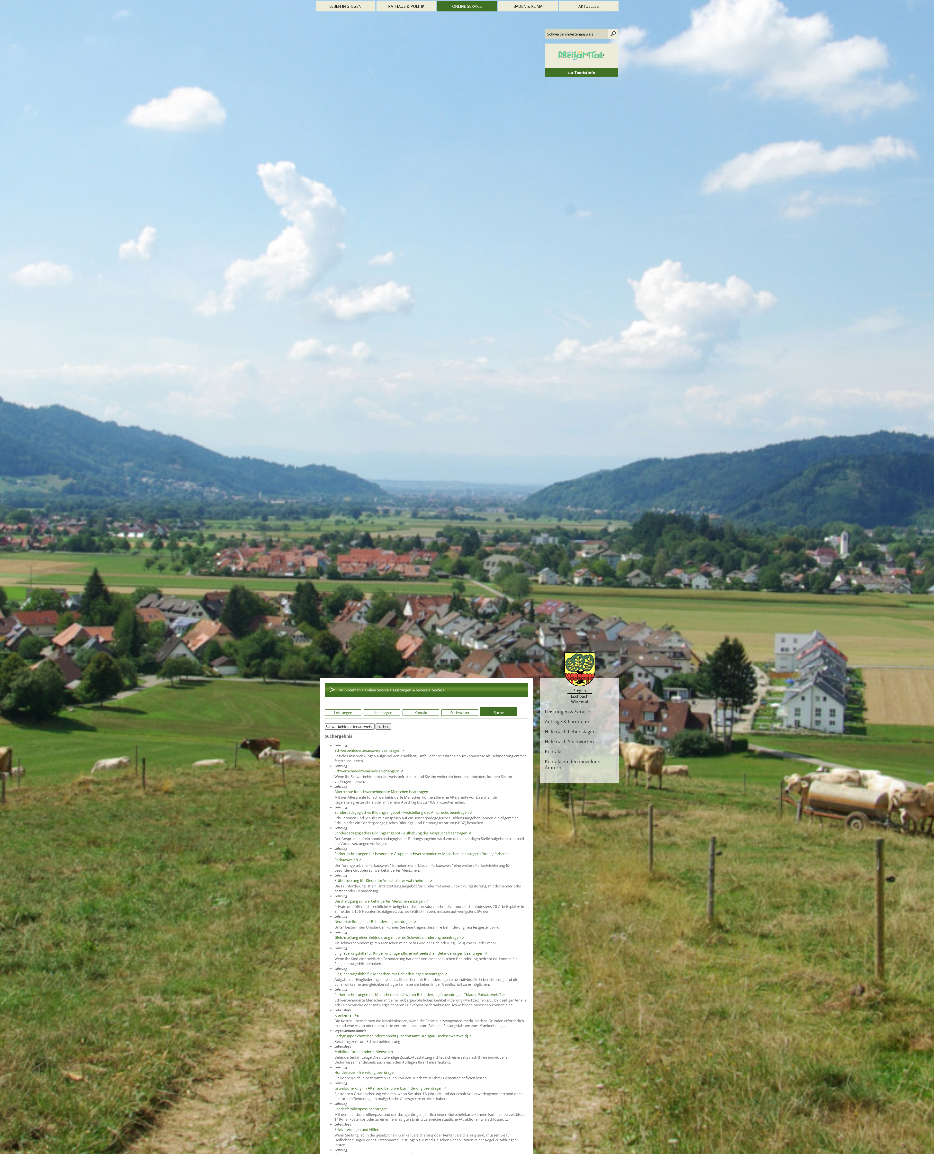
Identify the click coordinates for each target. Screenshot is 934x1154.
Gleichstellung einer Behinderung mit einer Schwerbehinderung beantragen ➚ (399, 937)
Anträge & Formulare (568, 721)
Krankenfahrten (347, 1015)
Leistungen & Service (567, 711)
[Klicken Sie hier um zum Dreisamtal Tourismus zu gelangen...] (581, 65)
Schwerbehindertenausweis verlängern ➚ (369, 771)
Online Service (467, 6)
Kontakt (420, 712)
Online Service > (378, 690)
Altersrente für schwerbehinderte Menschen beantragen (381, 791)
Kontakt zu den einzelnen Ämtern (573, 764)
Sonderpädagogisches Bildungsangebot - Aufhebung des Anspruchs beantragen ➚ (402, 833)
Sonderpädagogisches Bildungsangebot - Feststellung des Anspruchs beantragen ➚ (403, 812)
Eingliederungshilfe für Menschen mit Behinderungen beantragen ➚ (391, 973)
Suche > (438, 690)
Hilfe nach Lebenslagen (570, 731)
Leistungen (343, 712)
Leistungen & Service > (412, 690)
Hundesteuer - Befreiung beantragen (364, 1072)
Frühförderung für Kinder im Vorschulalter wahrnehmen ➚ (383, 880)
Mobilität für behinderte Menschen (363, 1051)
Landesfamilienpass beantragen (360, 1108)
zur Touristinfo (581, 72)
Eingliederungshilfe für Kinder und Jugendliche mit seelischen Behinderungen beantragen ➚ (410, 953)
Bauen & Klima (527, 6)
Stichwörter (459, 712)
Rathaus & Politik (406, 6)
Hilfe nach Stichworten (569, 741)
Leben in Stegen (345, 6)
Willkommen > (351, 690)
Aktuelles (588, 6)
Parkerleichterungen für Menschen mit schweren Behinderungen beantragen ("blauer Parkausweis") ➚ (419, 994)
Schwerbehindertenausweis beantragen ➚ (369, 750)
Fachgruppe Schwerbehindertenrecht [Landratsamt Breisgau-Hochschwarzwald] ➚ (403, 1035)
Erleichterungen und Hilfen (356, 1129)
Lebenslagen (381, 712)
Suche (499, 712)
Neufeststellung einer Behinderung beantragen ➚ (375, 921)
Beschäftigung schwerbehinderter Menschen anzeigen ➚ (381, 901)
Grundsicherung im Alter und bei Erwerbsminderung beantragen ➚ (390, 1088)
